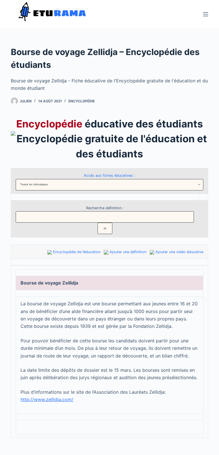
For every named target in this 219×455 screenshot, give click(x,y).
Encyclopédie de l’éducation (76, 252)
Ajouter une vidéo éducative (179, 252)
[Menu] (205, 14)
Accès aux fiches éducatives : (109, 175)
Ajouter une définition (128, 252)
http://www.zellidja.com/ (47, 399)
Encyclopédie (81, 101)
